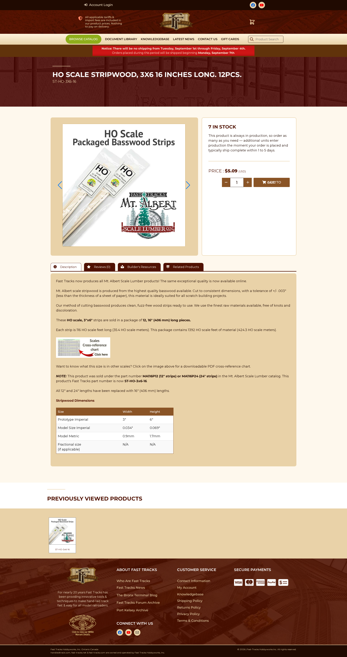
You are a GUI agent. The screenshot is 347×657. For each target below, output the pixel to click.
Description (68, 267)
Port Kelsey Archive (132, 610)
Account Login (100, 5)
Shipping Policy (190, 601)
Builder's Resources (141, 267)
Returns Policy (189, 607)
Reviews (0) (101, 267)
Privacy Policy (188, 614)
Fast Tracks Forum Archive (138, 603)
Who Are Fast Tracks (133, 581)
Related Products (185, 267)
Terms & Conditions (193, 621)
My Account (186, 588)
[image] (124, 185)
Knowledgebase (190, 594)
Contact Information (193, 581)
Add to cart (274, 182)
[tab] (67, 267)
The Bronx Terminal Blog (137, 595)
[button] (59, 185)
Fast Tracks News (131, 588)
